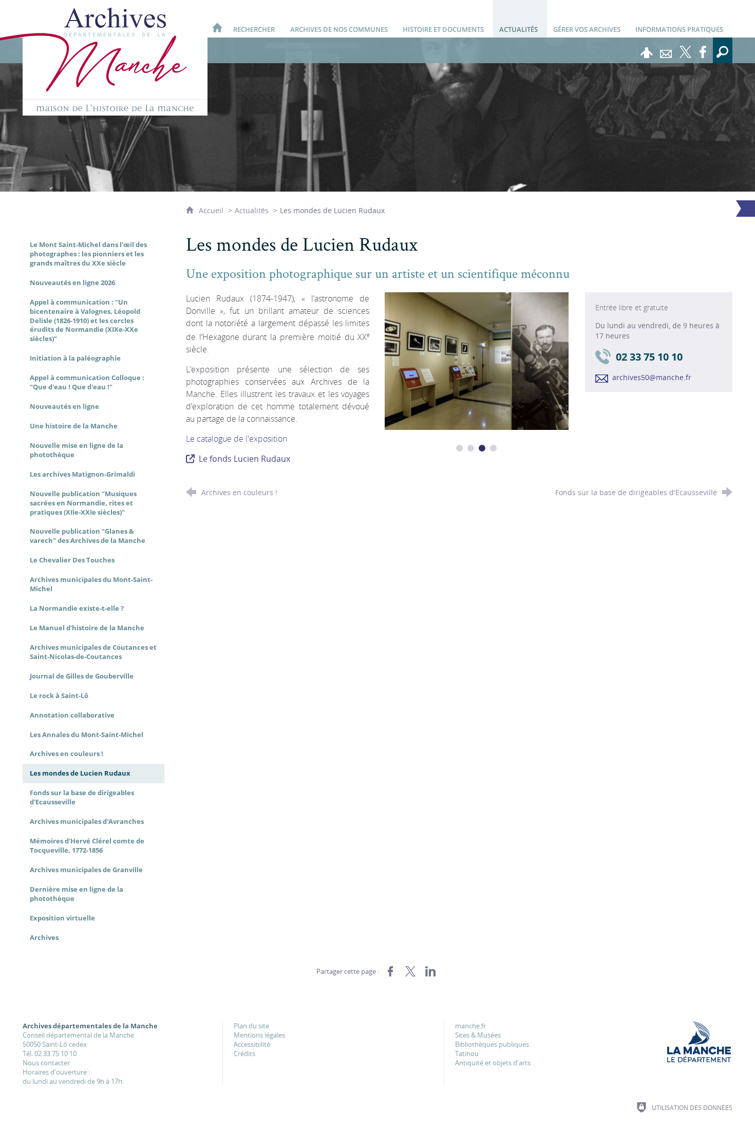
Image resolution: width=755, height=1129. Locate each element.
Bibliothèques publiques (492, 1044)
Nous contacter (46, 1062)
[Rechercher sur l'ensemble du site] (722, 50)
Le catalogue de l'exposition (236, 438)
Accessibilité (252, 1044)
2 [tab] (471, 448)
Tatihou (467, 1053)
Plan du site (251, 1025)
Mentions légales (259, 1035)
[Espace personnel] (646, 50)
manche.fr (470, 1025)
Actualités (252, 210)
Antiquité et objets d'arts (493, 1062)
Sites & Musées (478, 1035)
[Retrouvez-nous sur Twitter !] (685, 50)
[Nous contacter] (666, 50)
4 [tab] (493, 448)
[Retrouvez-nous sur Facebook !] (703, 50)
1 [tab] (460, 448)
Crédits (244, 1053)
